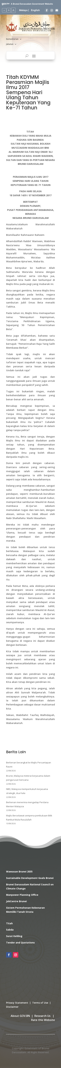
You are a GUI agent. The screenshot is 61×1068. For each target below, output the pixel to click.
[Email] (57, 10)
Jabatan (9, 44)
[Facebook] (47, 10)
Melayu (23, 10)
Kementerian (12, 39)
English (35, 10)
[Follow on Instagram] (15, 955)
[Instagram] (52, 10)
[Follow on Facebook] (9, 955)
